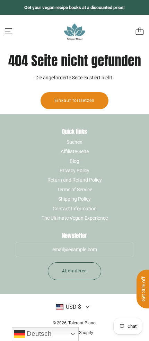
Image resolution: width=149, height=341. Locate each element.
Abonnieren (74, 271)
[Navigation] (8, 31)
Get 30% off (143, 289)
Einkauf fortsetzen (74, 100)
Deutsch (38, 333)
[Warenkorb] (139, 31)
